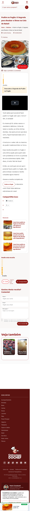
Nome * (4, 296)
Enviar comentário (22, 323)
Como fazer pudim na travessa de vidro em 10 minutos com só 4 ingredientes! (19, 247)
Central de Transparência (14, 471)
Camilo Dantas (7, 33)
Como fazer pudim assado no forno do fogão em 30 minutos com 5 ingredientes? (19, 236)
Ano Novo (4, 435)
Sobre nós (5, 469)
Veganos (3, 422)
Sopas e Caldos (5, 427)
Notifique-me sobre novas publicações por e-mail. (15, 321)
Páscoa (3, 441)
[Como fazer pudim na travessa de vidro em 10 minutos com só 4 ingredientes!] (7, 247)
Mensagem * (5, 308)
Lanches (3, 413)
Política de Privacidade (21, 469)
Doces (3, 411)
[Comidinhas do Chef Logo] (14, 453)
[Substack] (25, 462)
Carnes (3, 408)
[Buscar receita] (26, 7)
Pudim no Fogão (8, 184)
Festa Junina (4, 438)
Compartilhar (23, 281)
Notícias (8, 27)
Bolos (2, 405)
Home (3, 27)
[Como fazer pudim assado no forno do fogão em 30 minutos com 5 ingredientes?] (7, 236)
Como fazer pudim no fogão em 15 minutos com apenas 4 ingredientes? (19, 224)
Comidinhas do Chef (12, 474)
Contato (12, 469)
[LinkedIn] (21, 462)
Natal (2, 433)
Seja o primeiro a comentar (12, 70)
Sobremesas (4, 430)
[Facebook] (8, 462)
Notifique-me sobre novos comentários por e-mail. (15, 320)
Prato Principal (5, 419)
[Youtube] (17, 462)
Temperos (4, 424)
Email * (4, 302)
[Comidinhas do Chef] (15, 2)
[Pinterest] (12, 462)
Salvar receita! (23, 66)
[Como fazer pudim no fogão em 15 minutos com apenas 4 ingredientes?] (7, 224)
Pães (2, 416)
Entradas (3, 402)
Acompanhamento (6, 400)
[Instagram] (4, 462)
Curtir (6, 281)
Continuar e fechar (15, 502)
